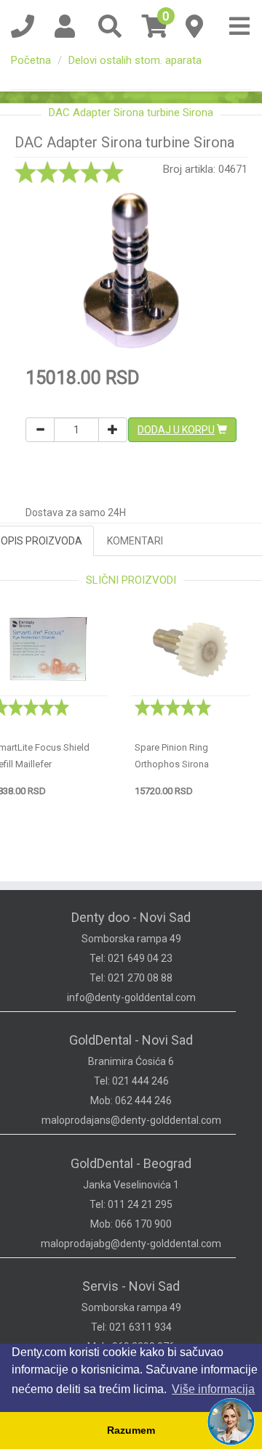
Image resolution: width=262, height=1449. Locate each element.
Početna (31, 60)
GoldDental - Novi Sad (131, 1040)
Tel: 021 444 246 (131, 1081)
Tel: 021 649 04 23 (131, 958)
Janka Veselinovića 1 (131, 1185)
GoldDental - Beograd (131, 1163)
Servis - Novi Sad (131, 1286)
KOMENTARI (135, 541)
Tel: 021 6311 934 (131, 1327)
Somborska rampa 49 (131, 938)
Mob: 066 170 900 (131, 1224)
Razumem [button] (131, 1430)
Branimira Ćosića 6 (131, 1061)
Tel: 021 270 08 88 (131, 978)
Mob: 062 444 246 (131, 1100)
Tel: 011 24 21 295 (131, 1204)
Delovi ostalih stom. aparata (135, 60)
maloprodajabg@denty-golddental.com (131, 1243)
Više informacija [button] (213, 1389)
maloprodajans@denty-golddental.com (131, 1120)
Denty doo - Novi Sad (131, 917)
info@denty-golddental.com (131, 997)
